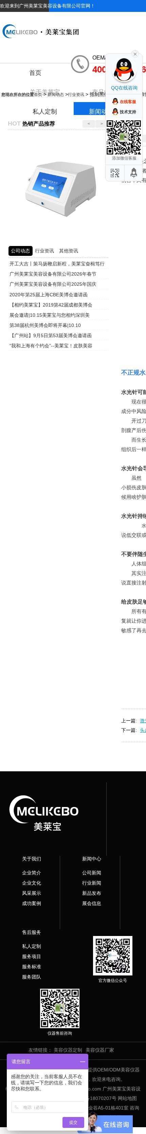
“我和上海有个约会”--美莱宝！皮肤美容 (51, 345)
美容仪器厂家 (100, 1050)
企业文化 (31, 883)
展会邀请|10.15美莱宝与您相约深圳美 (50, 315)
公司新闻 (91, 872)
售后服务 (31, 932)
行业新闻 (91, 883)
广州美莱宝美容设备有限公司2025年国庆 (53, 284)
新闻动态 (56, 94)
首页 (35, 72)
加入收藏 (110, 17)
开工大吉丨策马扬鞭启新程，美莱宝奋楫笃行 (57, 263)
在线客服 (128, 101)
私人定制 (31, 946)
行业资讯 (76, 94)
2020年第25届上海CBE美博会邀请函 (49, 294)
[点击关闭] (135, 53)
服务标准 (31, 966)
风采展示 (31, 893)
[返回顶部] (134, 173)
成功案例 (31, 903)
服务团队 (31, 977)
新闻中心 (91, 858)
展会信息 (91, 903)
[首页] (73, 26)
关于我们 (31, 858)
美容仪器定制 (68, 1050)
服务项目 (31, 956)
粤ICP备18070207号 (94, 1098)
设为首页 (84, 17)
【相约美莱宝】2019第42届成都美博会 (51, 305)
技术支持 (128, 112)
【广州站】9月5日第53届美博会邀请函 (51, 335)
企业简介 (31, 872)
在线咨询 (136, 17)
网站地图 (127, 1098)
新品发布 (91, 893)
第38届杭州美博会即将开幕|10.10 (45, 325)
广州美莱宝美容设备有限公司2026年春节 (53, 274)
